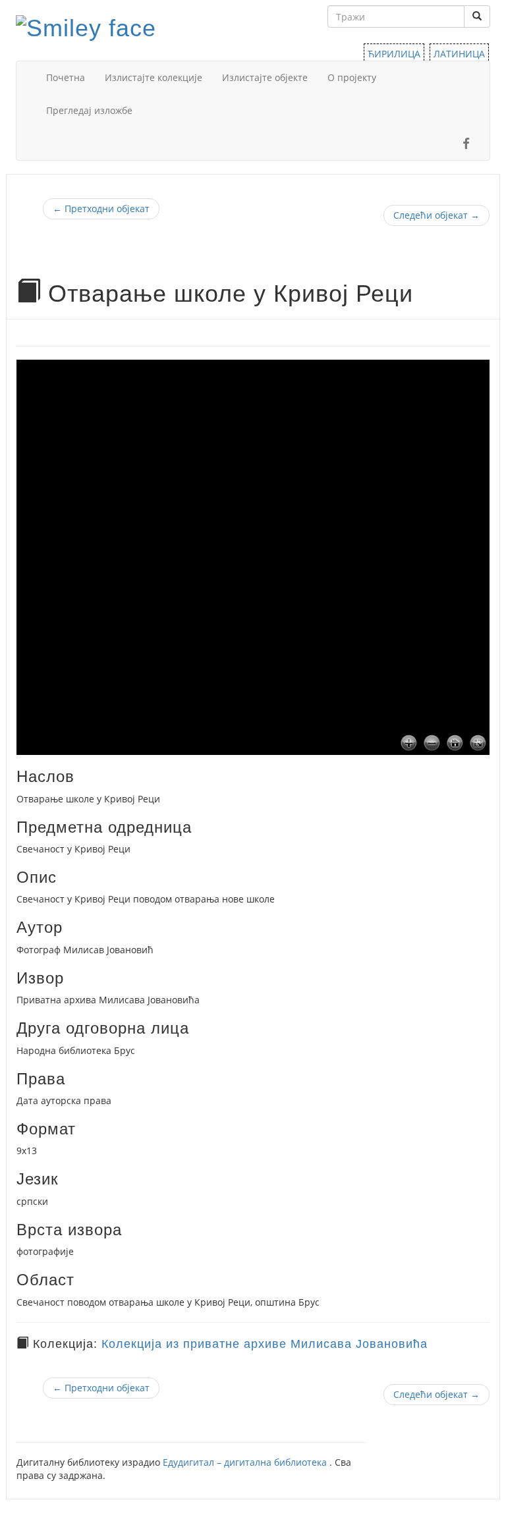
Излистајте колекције (153, 77)
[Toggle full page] (478, 744)
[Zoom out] (431, 744)
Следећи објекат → (436, 215)
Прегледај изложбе (89, 110)
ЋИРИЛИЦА (394, 53)
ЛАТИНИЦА (459, 53)
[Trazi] (477, 16)
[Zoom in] (408, 744)
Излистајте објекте (265, 77)
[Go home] (454, 744)
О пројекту (351, 77)
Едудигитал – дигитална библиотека (246, 1462)
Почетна (65, 77)
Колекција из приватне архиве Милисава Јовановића (264, 1343)
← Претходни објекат (101, 208)
